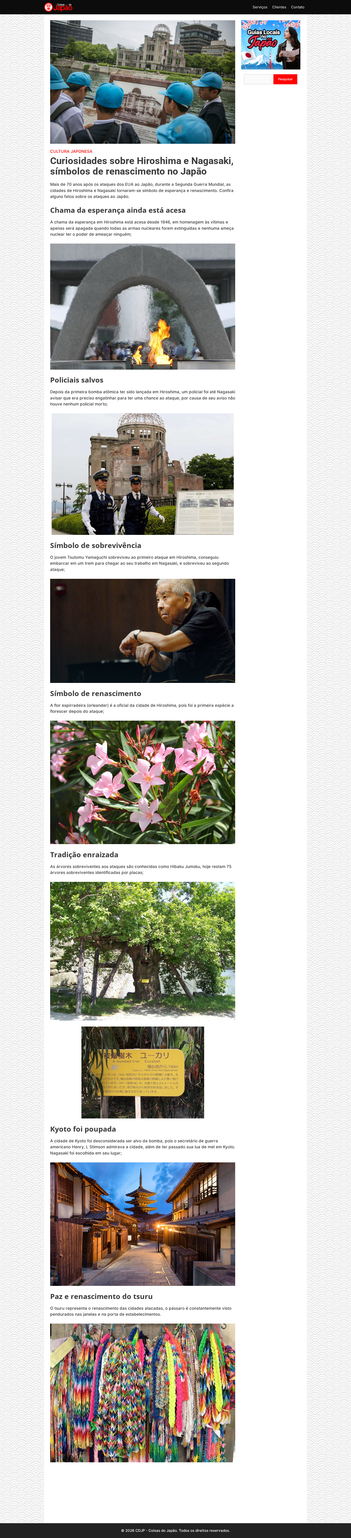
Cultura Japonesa (71, 151)
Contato (297, 7)
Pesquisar (285, 79)
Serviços (260, 7)
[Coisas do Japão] (58, 7)
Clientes (279, 7)
